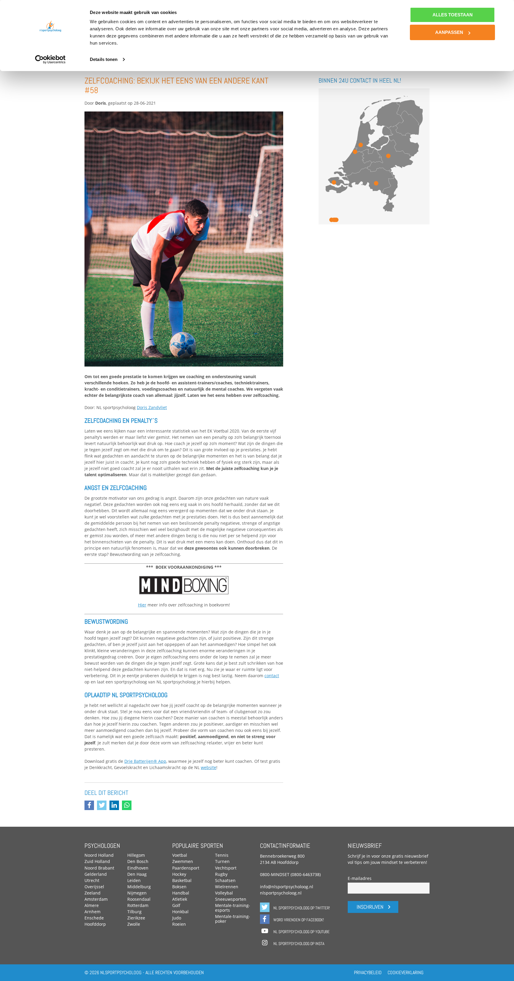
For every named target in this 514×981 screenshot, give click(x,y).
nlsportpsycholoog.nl (281, 893)
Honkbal (180, 911)
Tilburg (134, 911)
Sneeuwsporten (230, 899)
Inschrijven (370, 907)
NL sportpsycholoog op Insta (298, 943)
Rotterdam (137, 905)
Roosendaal (139, 899)
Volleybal (224, 893)
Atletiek (179, 899)
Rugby (221, 874)
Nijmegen (137, 893)
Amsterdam (96, 899)
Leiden (134, 880)
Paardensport (185, 868)
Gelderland (95, 874)
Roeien (179, 924)
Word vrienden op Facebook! (298, 919)
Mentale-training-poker (232, 919)
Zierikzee (136, 918)
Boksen (179, 886)
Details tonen (103, 59)
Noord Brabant (99, 868)
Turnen (222, 861)
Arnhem (92, 911)
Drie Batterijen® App (145, 761)
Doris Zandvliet (152, 407)
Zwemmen (182, 861)
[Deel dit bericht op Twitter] (103, 806)
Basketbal (182, 880)
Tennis (221, 855)
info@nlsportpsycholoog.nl (286, 886)
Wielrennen (226, 886)
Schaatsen (225, 880)
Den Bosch (137, 861)
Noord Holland (99, 855)
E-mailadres (360, 878)
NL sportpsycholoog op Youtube (301, 931)
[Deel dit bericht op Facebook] (90, 806)
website (208, 767)
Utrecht (91, 880)
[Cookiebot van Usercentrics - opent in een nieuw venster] (50, 59)
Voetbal (179, 855)
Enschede (94, 918)
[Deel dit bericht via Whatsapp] (128, 806)
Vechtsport (225, 868)
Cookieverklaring (406, 972)
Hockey (179, 874)
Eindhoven (137, 868)
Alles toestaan (452, 14)
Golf (176, 905)
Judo (176, 918)
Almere (91, 905)
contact (271, 675)
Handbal (180, 893)
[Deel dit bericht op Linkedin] (115, 806)
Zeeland (92, 893)
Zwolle (133, 924)
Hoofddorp (95, 924)
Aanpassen (449, 32)
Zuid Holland (97, 861)
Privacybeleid (368, 972)
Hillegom (136, 855)
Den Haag (137, 874)
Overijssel (94, 886)
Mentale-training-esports (232, 908)
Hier (142, 605)
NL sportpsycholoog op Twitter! (301, 908)
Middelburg (139, 886)
